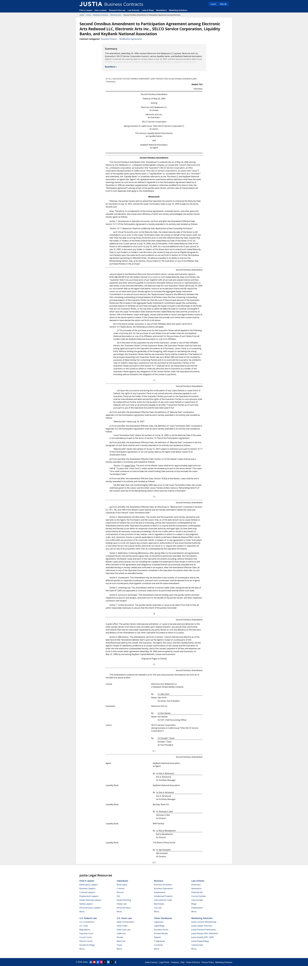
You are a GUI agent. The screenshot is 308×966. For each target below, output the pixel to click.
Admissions (196, 888)
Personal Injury (124, 907)
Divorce (120, 892)
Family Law (121, 904)
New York (121, 941)
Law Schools (133, 10)
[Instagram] (101, 962)
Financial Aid (196, 892)
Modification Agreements (130, 39)
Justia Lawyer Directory (201, 925)
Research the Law (117, 10)
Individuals (122, 880)
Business (158, 880)
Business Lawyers (87, 888)
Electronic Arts (115, 15)
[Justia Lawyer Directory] (115, 962)
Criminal (120, 888)
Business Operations (163, 888)
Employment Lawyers (89, 896)
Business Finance (109, 39)
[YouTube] (94, 962)
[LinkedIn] (90, 962)
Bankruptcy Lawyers (88, 884)
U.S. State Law (124, 918)
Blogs (193, 904)
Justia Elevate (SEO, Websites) (204, 933)
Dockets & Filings (87, 945)
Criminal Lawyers (87, 892)
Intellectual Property (163, 896)
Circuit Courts (85, 937)
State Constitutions (125, 922)
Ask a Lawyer (100, 10)
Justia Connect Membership (203, 922)
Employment (159, 892)
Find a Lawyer (85, 10)
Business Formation (163, 884)
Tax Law (157, 907)
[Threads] (104, 962)
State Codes (122, 925)
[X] (111, 962)
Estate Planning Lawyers (90, 900)
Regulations (84, 929)
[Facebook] (97, 962)
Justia (81, 15)
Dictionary (196, 884)
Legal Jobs (158, 922)
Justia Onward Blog (200, 941)
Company (175, 962)
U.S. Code (83, 925)
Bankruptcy (122, 884)
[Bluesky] (108, 962)
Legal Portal (164, 962)
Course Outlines (198, 896)
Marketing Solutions (178, 10)
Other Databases (163, 918)
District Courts (86, 941)
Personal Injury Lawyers (90, 907)
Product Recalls (161, 933)
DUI (118, 896)
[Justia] (90, 4)
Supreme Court (86, 933)
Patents (157, 937)
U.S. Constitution (86, 922)
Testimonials (197, 945)
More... (82, 911)
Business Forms (161, 929)
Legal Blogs (159, 925)
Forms (88, 15)
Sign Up (223, 4)
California (121, 933)
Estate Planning (124, 900)
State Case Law (123, 929)
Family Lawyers (86, 904)
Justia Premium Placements (203, 929)
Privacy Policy (208, 962)
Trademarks (159, 941)
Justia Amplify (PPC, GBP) (202, 937)
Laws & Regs (148, 10)
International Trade (163, 900)
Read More (110, 66)
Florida (120, 937)
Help (182, 962)
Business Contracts (100, 15)
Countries (158, 945)
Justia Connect (151, 962)
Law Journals (197, 900)
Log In (213, 4)
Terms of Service (193, 962)
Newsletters (161, 10)
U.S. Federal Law (88, 918)
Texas (119, 945)
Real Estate (159, 904)
